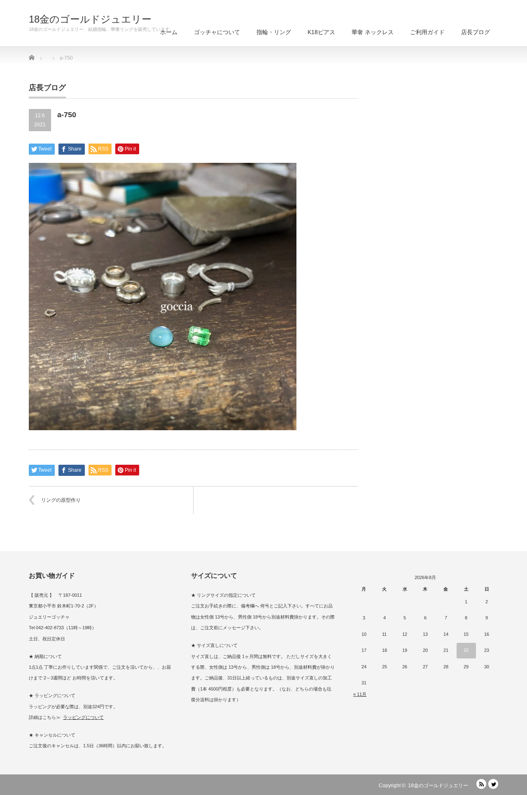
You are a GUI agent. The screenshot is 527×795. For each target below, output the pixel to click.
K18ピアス (321, 32)
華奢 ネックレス (373, 32)
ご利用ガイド (427, 32)
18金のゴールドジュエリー (90, 19)
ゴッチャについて (217, 32)
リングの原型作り (61, 500)
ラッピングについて (83, 717)
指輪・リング (274, 32)
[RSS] (481, 784)
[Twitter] (493, 784)
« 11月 (359, 694)
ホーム (168, 32)
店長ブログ (475, 32)
